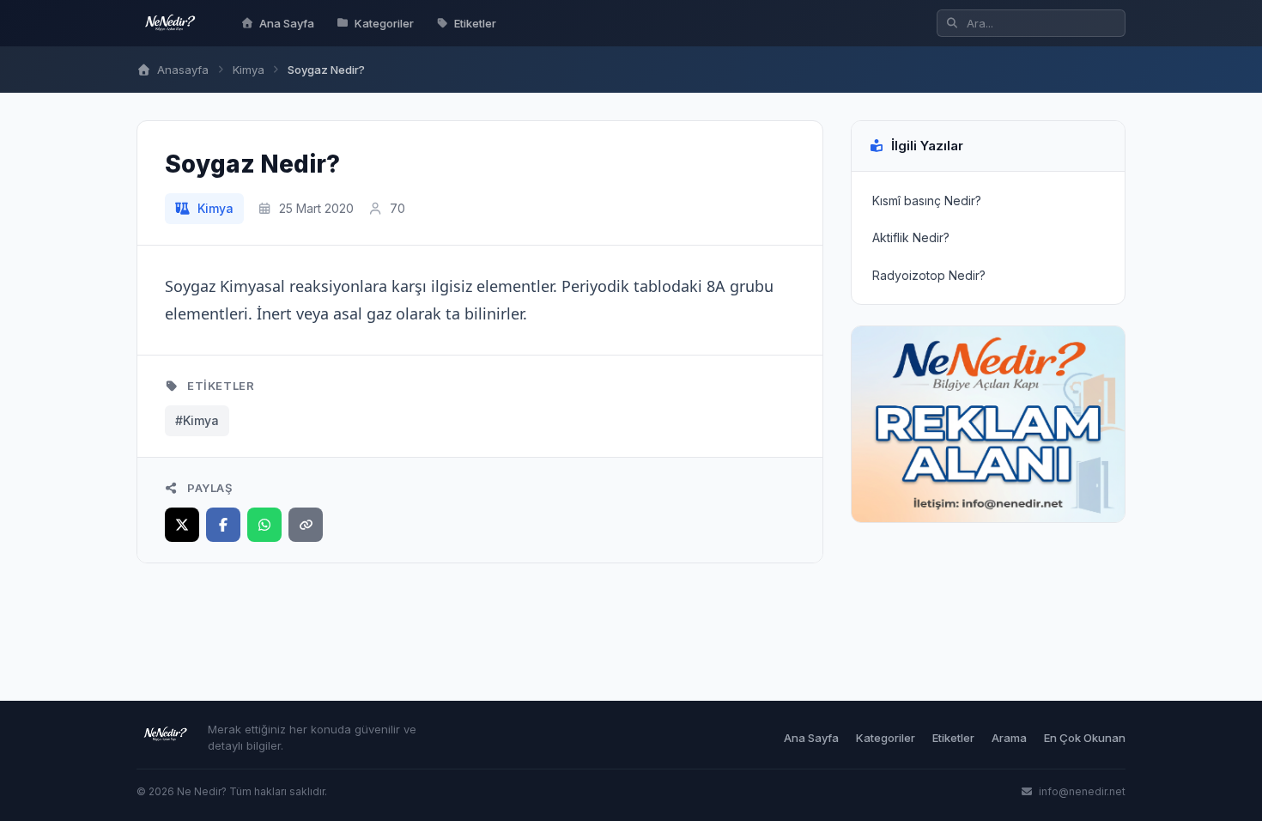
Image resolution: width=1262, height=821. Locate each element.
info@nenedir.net (1080, 791)
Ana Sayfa (286, 23)
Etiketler (475, 23)
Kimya (248, 69)
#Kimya (197, 420)
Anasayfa (181, 69)
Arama (1009, 738)
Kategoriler (384, 23)
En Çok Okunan (1084, 738)
